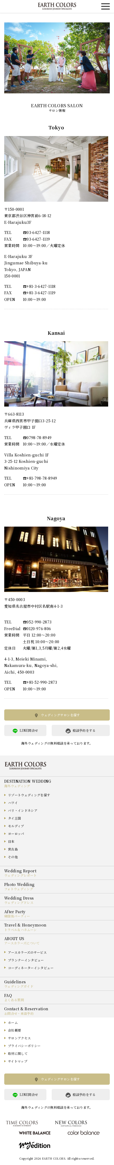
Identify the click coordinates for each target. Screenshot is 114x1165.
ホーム (13, 1022)
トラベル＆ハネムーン (20, 929)
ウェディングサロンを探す (60, 715)
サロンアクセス (19, 1038)
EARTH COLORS (53, 1158)
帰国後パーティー (17, 916)
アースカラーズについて (22, 943)
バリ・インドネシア (22, 810)
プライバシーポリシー (24, 1045)
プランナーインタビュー (26, 960)
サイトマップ (17, 1061)
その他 (13, 856)
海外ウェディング (17, 786)
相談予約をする (84, 730)
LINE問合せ (29, 730)
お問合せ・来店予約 (19, 1013)
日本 (11, 841)
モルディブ (16, 826)
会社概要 (14, 1030)
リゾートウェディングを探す (29, 795)
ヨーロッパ (16, 833)
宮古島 (13, 849)
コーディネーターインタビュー (31, 967)
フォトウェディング (18, 888)
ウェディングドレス (18, 902)
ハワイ (13, 802)
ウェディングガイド (18, 986)
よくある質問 (14, 999)
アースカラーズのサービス (27, 952)
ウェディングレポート (20, 875)
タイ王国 (14, 818)
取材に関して (18, 1053)
